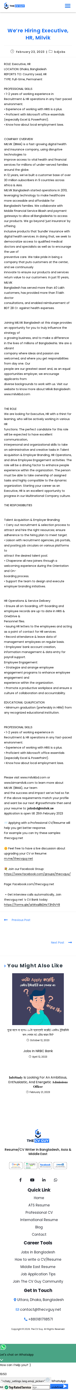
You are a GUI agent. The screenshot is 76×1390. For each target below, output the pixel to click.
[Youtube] (32, 1180)
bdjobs (59, 52)
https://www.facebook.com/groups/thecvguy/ (37, 874)
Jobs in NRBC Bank (38, 1051)
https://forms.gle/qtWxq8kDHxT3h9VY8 (32, 905)
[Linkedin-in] (44, 1180)
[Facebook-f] (20, 1180)
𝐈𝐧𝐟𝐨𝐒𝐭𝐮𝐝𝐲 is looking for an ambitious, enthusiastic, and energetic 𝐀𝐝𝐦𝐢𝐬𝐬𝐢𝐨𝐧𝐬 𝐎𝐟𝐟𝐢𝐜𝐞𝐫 (38, 1082)
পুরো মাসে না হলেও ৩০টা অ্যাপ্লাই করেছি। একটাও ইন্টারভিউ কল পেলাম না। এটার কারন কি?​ (38, 1032)
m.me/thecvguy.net (18, 859)
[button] (67, 5)
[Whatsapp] (56, 1180)
